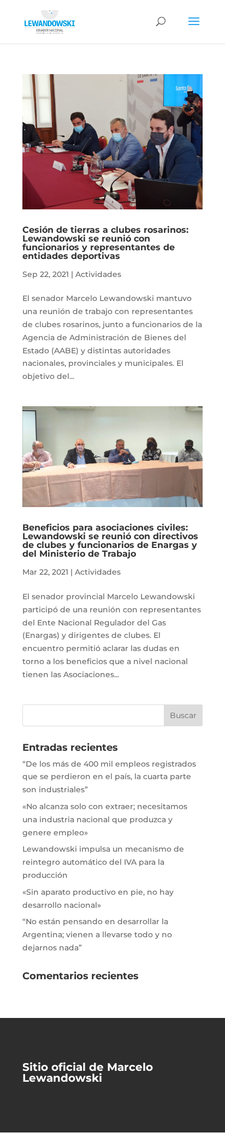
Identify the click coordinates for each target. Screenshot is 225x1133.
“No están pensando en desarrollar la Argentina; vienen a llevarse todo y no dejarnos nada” (97, 935)
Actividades (98, 274)
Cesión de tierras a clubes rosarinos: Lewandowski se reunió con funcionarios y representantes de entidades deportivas (105, 243)
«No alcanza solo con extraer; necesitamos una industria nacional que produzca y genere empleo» (104, 819)
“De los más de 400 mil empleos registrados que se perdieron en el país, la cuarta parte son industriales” (109, 777)
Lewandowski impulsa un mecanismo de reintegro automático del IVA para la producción (103, 862)
